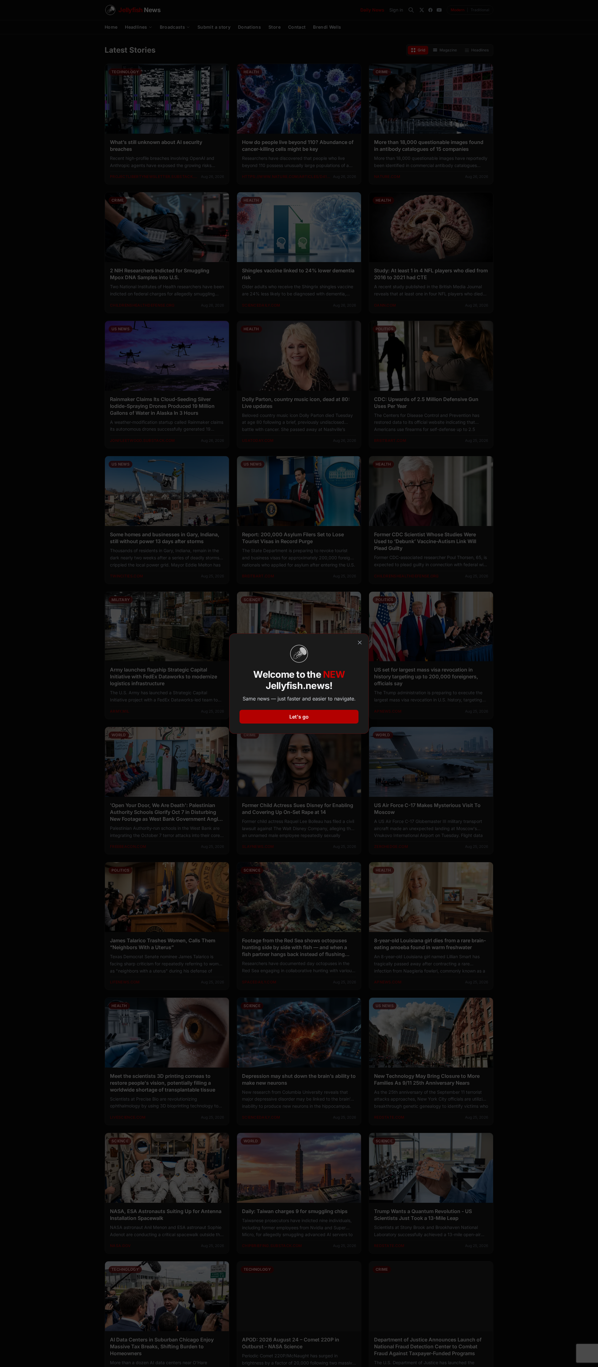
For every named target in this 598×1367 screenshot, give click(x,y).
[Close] (360, 643)
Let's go (299, 717)
